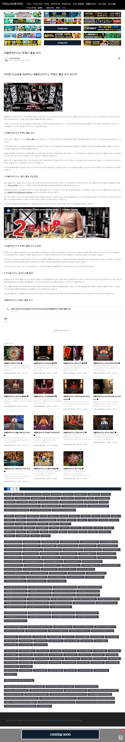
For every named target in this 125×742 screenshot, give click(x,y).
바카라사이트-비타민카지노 (89, 542)
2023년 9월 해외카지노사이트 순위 (15, 613)
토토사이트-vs (87, 658)
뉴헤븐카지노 (9, 520)
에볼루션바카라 (93, 494)
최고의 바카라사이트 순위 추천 (40, 510)
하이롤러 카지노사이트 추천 (51, 506)
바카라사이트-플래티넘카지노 (33, 561)
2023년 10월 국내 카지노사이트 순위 (90, 587)
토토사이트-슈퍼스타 (72, 658)
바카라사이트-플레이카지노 (53, 561)
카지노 (29, 4)
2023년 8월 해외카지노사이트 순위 (39, 613)
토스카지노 (103, 520)
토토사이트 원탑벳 (54, 637)
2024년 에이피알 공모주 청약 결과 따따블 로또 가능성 (46, 690)
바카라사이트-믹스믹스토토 (69, 542)
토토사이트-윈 (56, 651)
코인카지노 (45, 536)
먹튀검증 (32, 502)
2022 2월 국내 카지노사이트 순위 (38, 607)
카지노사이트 (37, 4)
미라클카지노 (65, 524)
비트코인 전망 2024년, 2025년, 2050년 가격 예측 (103, 690)
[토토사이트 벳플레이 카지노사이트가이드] (62, 21)
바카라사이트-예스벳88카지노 (36, 577)
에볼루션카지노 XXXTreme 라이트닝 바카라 (76, 397)
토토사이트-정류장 (112, 662)
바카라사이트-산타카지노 (13, 546)
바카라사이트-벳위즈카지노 (51, 557)
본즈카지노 (93, 532)
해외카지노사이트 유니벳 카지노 (36, 631)
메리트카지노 (74, 516)
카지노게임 (102, 4)
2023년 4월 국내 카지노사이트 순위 (40, 595)
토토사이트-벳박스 (57, 658)
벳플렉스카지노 (32, 532)
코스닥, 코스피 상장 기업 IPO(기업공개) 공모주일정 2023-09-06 (95, 702)
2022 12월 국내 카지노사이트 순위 (38, 599)
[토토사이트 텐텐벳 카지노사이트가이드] (102, 14)
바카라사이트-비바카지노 (87, 557)
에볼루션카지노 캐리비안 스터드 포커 (17, 468)
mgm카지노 (87, 528)
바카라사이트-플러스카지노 (37, 581)
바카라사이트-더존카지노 (86, 569)
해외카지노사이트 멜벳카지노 (58, 631)
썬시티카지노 (32, 520)
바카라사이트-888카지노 (72, 561)
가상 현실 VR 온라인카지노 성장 (98, 506)
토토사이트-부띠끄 (97, 662)
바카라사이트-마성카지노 (68, 553)
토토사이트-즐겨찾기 (27, 658)
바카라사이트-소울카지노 (67, 569)
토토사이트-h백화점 (11, 666)
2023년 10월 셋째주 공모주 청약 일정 (36, 694)
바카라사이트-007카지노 (76, 573)
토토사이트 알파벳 (11, 645)
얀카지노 (82, 532)
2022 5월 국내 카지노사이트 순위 (83, 603)
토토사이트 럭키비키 (56, 641)
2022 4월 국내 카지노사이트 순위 (106, 603)
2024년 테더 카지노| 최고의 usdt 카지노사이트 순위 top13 (22, 506)
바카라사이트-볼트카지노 (109, 542)
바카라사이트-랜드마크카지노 (107, 546)
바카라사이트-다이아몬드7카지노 (15, 581)
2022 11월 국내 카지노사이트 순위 (61, 599)
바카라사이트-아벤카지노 (13, 569)
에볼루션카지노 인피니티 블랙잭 (15, 396)
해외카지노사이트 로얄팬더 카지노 (15, 627)
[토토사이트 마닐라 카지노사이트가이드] (22, 14)
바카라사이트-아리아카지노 (107, 557)
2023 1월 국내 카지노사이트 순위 (15, 599)
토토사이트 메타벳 (40, 645)
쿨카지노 (53, 532)
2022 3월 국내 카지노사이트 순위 (15, 607)
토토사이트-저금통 (41, 655)
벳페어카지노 (9, 532)
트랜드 (58, 8)
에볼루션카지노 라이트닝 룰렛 (44, 363)
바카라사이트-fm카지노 (49, 569)
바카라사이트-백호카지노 (13, 561)
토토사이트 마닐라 (11, 637)
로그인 (64, 7)
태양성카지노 (76, 528)
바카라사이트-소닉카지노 (13, 550)
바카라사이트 (55, 4)
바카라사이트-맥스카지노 (75, 577)
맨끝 (18, 489)
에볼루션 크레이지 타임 (12, 363)
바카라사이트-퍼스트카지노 (57, 581)
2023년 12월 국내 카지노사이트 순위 (40, 587)
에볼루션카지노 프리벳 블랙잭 (44, 396)
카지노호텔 (111, 4)
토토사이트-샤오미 (100, 658)
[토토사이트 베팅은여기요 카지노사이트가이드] (22, 28)
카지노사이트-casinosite (33, 494)
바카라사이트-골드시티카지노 (67, 546)
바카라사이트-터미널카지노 (106, 553)
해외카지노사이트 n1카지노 (63, 627)
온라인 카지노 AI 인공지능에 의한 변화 (17, 510)
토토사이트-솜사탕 (11, 651)
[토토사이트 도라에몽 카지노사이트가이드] (22, 35)
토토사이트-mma (25, 670)
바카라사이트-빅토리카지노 (71, 565)
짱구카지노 (31, 524)
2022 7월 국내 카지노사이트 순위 (38, 603)
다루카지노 (21, 532)
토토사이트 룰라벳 (82, 637)
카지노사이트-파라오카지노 (13, 528)
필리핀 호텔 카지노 (38, 498)
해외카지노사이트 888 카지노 (83, 627)
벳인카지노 (109, 528)
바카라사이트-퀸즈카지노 (13, 557)
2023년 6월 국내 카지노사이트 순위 (88, 591)
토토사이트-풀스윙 (11, 658)
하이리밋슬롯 (20, 524)
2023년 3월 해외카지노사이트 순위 (63, 617)
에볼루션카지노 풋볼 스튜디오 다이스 (17, 432)
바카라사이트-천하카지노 (57, 577)
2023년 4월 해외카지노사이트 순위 (39, 617)
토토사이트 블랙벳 (101, 641)
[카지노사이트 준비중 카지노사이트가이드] (60, 734)
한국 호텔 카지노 (67, 498)
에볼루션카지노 (91, 4)
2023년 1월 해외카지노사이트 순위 (15, 621)
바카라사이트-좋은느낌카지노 (72, 550)
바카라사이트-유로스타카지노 (33, 550)
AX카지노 (105, 516)
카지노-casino (18, 494)
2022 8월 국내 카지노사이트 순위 (15, 603)
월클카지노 (54, 524)
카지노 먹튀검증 (78, 4)
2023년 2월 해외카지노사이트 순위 (87, 617)
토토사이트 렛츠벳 (97, 637)
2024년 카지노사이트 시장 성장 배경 (64, 510)
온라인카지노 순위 (91, 502)
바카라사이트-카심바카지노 (95, 577)
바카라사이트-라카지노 (30, 553)
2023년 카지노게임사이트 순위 (48, 502)
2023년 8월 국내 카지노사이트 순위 (40, 591)
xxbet (43, 516)
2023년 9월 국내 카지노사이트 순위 (16, 591)
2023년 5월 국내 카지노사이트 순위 (16, 595)
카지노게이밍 (31, 8)
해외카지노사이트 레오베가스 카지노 (40, 627)
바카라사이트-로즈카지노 (87, 546)
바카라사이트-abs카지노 (13, 553)
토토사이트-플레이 (11, 655)
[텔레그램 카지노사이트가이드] (62, 28)
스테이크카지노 (104, 532)
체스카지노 (114, 520)
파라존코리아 (20, 516)
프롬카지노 (65, 528)
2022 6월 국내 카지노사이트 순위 (61, 603)
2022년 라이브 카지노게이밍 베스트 (71, 502)
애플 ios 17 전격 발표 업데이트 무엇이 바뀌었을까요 (20, 702)
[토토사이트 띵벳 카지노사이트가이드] (22, 21)
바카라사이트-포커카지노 (53, 550)
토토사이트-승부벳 (26, 662)
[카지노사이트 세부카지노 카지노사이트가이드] (62, 14)
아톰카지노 (9, 524)
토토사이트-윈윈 (114, 658)
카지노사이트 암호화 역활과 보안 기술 (74, 506)
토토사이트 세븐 (86, 641)
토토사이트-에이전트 (85, 670)
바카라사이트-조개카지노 (50, 542)
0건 (12, 60)
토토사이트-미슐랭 (100, 651)
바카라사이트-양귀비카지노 (49, 553)
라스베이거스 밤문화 (102, 498)
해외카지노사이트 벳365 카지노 (80, 631)
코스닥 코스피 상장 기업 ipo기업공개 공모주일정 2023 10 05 (58, 698)
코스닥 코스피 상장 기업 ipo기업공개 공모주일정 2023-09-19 (56, 702)
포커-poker (103, 502)
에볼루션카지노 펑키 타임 (72, 468)
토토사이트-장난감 (11, 670)
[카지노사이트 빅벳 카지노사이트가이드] (102, 21)
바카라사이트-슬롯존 (49, 546)
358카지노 (35, 536)
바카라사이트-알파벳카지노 (111, 565)
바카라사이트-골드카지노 (39, 573)
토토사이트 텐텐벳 (112, 637)
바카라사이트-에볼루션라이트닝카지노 (17, 573)
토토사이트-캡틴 (70, 670)
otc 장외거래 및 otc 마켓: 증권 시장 (86, 686)
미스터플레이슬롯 (23, 536)
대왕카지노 (9, 516)
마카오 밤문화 (22, 502)
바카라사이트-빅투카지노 (111, 550)
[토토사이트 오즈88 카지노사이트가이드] (102, 35)
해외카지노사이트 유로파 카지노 (105, 627)
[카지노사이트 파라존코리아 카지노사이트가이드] (102, 43)
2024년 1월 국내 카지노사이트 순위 (16, 587)
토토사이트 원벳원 (39, 637)
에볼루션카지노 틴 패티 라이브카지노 (47, 432)
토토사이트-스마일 (55, 655)
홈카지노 (44, 532)
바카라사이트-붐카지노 (52, 565)
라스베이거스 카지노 (22, 498)
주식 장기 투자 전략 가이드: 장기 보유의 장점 (59, 686)
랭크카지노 (21, 520)
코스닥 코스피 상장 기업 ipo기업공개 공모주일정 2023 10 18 (68, 694)
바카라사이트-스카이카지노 (13, 565)
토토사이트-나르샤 (40, 662)
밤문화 (40, 8)
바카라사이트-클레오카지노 (91, 565)
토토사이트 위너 (68, 637)
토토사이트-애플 (112, 655)
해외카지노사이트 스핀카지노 (14, 631)
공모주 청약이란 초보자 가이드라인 (75, 690)
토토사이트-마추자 (26, 655)
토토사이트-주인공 (42, 658)
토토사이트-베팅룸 (40, 670)
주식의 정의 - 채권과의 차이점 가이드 (16, 690)
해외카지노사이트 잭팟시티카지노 (102, 631)
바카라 (46, 4)
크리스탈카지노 (42, 528)
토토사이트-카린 (114, 651)
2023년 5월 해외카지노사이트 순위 (15, 617)
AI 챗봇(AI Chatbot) (44, 706)
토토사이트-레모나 (70, 655)
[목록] (119, 58)
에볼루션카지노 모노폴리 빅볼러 (45, 468)
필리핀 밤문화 (10, 502)
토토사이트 (50, 8)
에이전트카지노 (32, 516)
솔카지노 (63, 516)
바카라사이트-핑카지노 (69, 557)
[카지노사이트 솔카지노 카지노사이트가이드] (62, 35)
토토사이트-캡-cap (11, 662)
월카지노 (61, 520)
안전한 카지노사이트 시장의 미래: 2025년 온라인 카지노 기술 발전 (24, 686)
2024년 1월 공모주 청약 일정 (14, 694)
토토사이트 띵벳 (25, 637)
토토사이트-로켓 (83, 662)
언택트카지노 (9, 536)
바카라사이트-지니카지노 (13, 542)
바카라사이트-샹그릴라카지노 (96, 573)
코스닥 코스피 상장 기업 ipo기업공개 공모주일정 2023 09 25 (96, 698)
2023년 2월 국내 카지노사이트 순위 (88, 595)
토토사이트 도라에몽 (72, 641)
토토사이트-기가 (84, 655)
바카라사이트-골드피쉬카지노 (92, 561)
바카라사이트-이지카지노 (93, 550)
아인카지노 (93, 520)
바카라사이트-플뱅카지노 (87, 553)
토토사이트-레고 (98, 655)
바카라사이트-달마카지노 (58, 573)
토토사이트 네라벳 (26, 641)
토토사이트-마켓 (26, 666)
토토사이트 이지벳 (11, 641)
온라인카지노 (66, 4)
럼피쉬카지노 (29, 528)
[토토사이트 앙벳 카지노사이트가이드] (22, 43)
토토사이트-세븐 (55, 662)
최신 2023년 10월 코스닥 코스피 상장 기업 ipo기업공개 (21, 698)
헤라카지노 (116, 516)
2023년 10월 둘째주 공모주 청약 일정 (99, 694)
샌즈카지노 (73, 532)
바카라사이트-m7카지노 (31, 569)
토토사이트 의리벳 (40, 641)
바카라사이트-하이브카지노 (33, 565)
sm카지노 (96, 516)
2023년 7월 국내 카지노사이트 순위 (64, 591)
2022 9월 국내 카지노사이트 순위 (108, 599)
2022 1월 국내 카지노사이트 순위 (61, 607)
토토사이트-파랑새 (69, 662)
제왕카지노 (82, 520)
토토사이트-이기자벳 (101, 670)
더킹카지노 (86, 516)
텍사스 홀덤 (31, 139)
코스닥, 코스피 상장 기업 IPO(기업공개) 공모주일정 (20, 706)
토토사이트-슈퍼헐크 (55, 670)
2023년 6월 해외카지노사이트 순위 (87, 613)
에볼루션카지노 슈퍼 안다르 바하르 (105, 363)
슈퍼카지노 (71, 520)
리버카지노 (54, 528)
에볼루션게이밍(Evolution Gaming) (19, 192)
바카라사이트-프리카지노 (32, 546)
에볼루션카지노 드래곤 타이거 (74, 432)
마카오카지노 (43, 524)
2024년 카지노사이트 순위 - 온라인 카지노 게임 (19, 680)
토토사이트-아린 (42, 651)
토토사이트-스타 (10, 674)
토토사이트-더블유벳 (85, 651)
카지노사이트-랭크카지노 (47, 520)
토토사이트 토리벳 (26, 645)
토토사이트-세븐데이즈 (27, 651)
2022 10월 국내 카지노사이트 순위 (85, 599)
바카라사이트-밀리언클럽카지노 (15, 577)
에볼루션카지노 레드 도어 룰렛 (74, 363)
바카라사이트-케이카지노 (32, 557)
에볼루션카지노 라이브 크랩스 (104, 432)
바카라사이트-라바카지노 (32, 542)
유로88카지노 (53, 516)
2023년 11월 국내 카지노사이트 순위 (65, 587)
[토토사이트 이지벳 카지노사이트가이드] (102, 28)
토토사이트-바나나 (69, 651)
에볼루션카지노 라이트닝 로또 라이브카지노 (107, 397)
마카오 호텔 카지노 (53, 498)
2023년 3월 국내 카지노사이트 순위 (64, 595)
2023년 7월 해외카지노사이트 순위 (63, 613)
